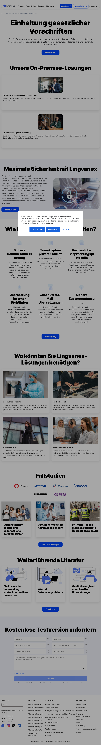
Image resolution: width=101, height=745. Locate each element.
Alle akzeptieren (37, 229)
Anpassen (66, 229)
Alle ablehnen (53, 229)
